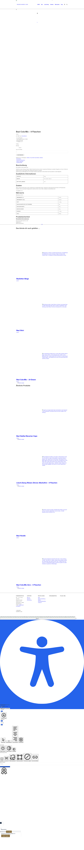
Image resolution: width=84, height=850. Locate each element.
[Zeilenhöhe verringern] (2, 724)
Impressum (40, 602)
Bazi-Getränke (37, 157)
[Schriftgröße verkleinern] (2, 711)
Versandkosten (24, 135)
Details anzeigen (21, 382)
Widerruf (39, 600)
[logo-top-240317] (22, 4)
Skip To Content (2, 762)
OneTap (6, 706)
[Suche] (67, 4)
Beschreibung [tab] (18, 158)
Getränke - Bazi (29, 157)
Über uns (28, 597)
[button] (4, 715)
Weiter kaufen (5, 836)
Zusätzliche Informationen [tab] (20, 160)
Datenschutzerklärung (41, 598)
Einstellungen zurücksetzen (5, 766)
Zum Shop (9, 831)
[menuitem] (38, 4)
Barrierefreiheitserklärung (42, 601)
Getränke (41, 157)
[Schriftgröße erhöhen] (2, 707)
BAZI (33, 157)
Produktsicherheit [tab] (19, 162)
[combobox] (37, 618)
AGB (39, 597)
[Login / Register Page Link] (65, 4)
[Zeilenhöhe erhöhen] (2, 721)
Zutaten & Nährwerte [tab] (19, 161)
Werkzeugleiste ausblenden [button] (5, 708)
